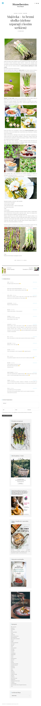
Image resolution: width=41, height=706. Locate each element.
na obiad (16, 13)
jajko (15, 260)
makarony (19, 260)
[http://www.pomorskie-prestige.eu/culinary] (20, 605)
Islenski (9, 316)
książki (12, 641)
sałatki (12, 670)
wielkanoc (13, 677)
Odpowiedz (35, 282)
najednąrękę (13, 654)
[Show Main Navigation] (3, 3)
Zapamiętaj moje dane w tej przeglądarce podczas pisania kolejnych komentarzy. (17, 412)
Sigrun (8, 380)
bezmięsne (13, 629)
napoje (12, 656)
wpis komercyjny (14, 678)
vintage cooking (14, 674)
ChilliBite (9, 324)
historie (12, 640)
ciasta (12, 633)
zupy (12, 686)
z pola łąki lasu (13, 683)
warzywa (25, 13)
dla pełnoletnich (14, 637)
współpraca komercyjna (15, 681)
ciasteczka (13, 634)
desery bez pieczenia (14, 636)
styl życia (12, 671)
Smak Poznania (10, 372)
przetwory (13, 666)
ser (22, 260)
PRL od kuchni (13, 627)
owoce (12, 657)
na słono (20, 13)
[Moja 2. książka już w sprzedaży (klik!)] (20, 536)
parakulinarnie (13, 658)
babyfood (12, 628)
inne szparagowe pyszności (22, 175)
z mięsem (12, 682)
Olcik (8, 388)
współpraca (13, 679)
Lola (8, 282)
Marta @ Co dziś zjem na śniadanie (14, 288)
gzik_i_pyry (9, 295)
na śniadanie (13, 653)
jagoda (8, 349)
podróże (12, 662)
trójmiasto (13, 673)
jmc (8, 336)
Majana (8, 362)
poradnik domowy (14, 665)
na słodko (12, 650)
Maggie (8, 309)
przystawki (13, 667)
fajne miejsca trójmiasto (15, 638)
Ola (8, 356)
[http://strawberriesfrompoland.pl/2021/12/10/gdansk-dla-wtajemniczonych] (20, 471)
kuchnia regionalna (14, 642)
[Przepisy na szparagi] (20, 436)
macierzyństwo (13, 648)
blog (12, 630)
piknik (12, 661)
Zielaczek (9, 343)
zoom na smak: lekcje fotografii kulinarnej (18, 684)
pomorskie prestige (14, 663)
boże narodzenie (14, 632)
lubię (12, 646)
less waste (13, 644)
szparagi (24, 260)
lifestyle (12, 645)
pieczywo (12, 659)
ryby (12, 669)
